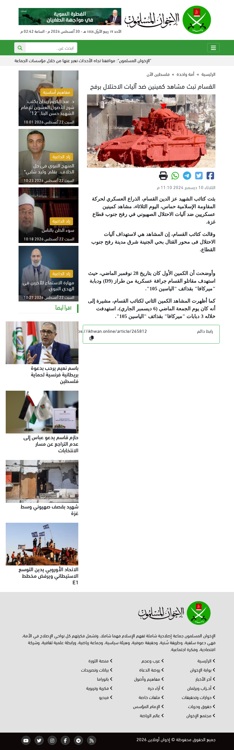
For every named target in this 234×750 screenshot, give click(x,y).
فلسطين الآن (158, 73)
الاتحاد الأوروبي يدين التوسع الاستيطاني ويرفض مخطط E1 (48, 575)
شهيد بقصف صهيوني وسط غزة (49, 509)
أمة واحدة (185, 73)
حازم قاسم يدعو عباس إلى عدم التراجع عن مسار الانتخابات (50, 443)
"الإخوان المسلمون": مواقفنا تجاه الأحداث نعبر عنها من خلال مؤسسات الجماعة (98, 60)
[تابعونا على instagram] (52, 740)
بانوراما (103, 678)
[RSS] (91, 740)
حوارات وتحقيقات (197, 697)
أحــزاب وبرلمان (200, 687)
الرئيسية (208, 73)
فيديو (104, 697)
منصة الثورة (99, 660)
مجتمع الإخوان (199, 715)
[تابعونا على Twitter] (39, 740)
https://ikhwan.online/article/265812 (109, 330)
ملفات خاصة (150, 697)
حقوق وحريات (200, 706)
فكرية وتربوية (98, 687)
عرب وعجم (151, 660)
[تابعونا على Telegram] (78, 740)
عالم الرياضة (150, 715)
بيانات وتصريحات (95, 669)
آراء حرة (154, 687)
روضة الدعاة (150, 669)
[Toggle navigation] (213, 47)
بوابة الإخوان (201, 669)
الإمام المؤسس (147, 706)
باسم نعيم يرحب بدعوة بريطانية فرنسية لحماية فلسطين (54, 373)
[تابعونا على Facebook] (65, 740)
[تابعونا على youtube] (26, 740)
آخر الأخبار (204, 678)
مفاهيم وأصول (147, 678)
